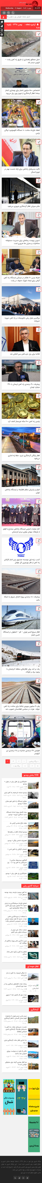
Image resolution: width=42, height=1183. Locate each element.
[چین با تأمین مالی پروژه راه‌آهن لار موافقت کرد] (21, 944)
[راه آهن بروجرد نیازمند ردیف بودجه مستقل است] (21, 896)
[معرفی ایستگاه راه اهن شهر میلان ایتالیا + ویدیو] (21, 805)
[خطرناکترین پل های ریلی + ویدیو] (21, 876)
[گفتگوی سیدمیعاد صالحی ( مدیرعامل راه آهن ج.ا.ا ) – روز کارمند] (21, 865)
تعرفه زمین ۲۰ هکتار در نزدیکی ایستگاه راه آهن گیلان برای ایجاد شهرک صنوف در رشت (22, 279)
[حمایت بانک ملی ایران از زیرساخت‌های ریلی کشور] (21, 933)
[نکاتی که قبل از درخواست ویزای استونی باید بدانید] (21, 1055)
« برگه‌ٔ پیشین (33, 761)
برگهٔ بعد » (16, 766)
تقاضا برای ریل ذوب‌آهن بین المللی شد (25, 354)
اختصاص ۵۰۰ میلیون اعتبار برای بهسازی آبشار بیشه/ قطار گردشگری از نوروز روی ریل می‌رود (22, 92)
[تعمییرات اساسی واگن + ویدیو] (21, 843)
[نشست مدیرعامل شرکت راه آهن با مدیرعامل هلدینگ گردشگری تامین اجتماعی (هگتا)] (21, 1032)
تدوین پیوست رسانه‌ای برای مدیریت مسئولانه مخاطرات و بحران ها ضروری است (23, 242)
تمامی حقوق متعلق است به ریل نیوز (31, 1173)
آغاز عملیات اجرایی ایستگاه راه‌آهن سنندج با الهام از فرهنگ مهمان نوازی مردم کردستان (21, 530)
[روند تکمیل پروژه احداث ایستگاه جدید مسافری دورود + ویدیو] (21, 816)
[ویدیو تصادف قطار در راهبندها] (21, 834)
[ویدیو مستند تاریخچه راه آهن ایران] (21, 795)
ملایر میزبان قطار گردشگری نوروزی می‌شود (24, 206)
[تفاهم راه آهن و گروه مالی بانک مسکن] (21, 955)
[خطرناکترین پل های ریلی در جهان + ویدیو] (21, 785)
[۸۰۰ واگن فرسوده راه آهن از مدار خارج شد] (21, 976)
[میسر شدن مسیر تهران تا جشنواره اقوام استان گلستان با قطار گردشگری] (21, 1019)
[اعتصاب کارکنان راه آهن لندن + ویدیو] (21, 853)
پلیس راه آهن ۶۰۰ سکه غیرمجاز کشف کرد (24, 421)
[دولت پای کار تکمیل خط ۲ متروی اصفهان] (21, 998)
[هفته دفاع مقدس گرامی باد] (21, 825)
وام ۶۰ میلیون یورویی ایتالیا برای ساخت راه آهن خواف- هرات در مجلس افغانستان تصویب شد (22, 708)
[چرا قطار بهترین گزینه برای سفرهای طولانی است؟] (21, 1065)
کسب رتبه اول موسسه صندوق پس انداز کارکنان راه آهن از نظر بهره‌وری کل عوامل (22, 561)
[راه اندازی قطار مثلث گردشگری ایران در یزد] (21, 1044)
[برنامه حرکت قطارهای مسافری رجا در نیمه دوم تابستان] (21, 987)
